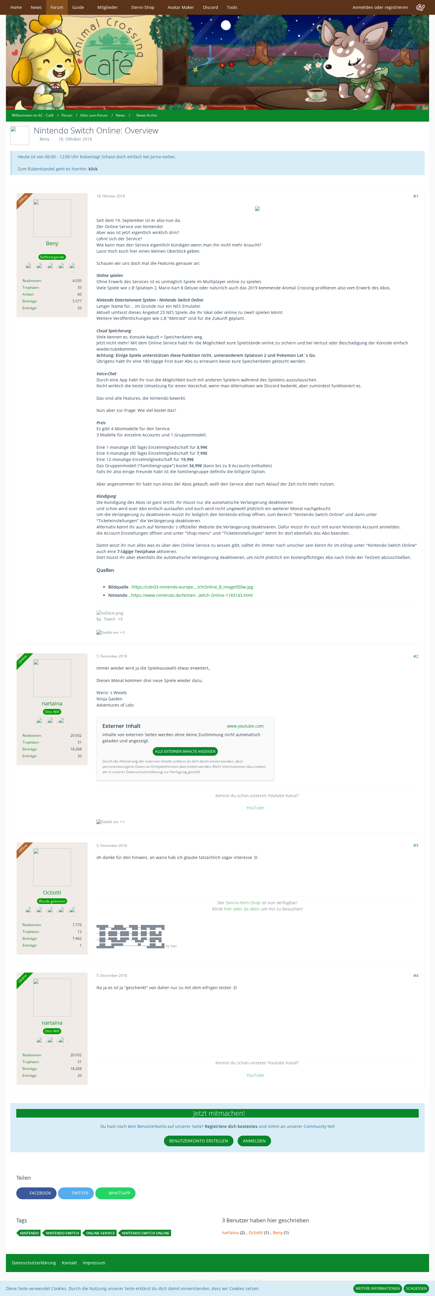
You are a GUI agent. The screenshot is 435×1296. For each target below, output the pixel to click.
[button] (36, 1193)
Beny (44, 139)
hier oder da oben (242, 909)
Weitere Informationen (378, 1288)
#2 (415, 656)
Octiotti (256, 1232)
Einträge (29, 307)
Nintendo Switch (62, 1233)
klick (93, 169)
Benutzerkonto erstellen (198, 1141)
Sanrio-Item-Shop (243, 902)
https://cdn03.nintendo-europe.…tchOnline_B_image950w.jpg (192, 587)
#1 (415, 196)
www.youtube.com (245, 726)
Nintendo (29, 1233)
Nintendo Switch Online (145, 1233)
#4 (415, 975)
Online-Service (100, 1233)
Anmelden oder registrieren (380, 7)
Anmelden (254, 1141)
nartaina (230, 1232)
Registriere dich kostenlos (231, 1126)
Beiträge (29, 301)
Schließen (416, 1288)
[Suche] (420, 7)
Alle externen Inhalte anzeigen (185, 751)
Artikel (27, 294)
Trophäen (30, 287)
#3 (415, 845)
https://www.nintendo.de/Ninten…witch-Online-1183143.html (192, 595)
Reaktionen (31, 280)
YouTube (255, 807)
